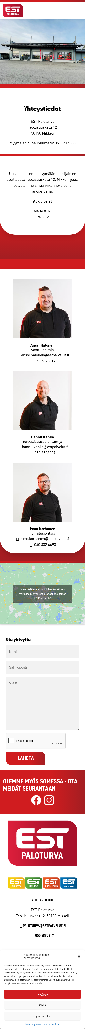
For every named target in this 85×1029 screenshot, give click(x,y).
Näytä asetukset (42, 1016)
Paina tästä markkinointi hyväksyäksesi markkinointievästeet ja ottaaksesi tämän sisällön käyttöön (42, 593)
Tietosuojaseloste (51, 1024)
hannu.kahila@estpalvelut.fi (44, 446)
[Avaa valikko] (79, 10)
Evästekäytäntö (33, 1024)
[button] (79, 956)
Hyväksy (42, 994)
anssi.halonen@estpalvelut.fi (44, 355)
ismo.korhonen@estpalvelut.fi (44, 538)
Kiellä (42, 1005)
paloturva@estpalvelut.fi (44, 925)
